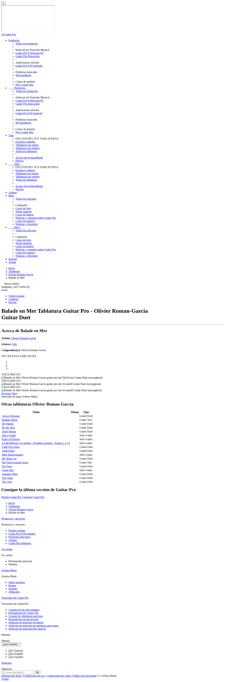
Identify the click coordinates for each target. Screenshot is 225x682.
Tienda (12, 262)
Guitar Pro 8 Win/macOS (29, 53)
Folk (14, 344)
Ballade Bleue (10, 419)
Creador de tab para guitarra (23, 609)
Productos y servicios (13, 518)
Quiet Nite (8, 470)
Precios (19, 160)
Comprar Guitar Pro (33, 497)
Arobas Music (9, 570)
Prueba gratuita (16, 530)
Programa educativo (19, 536)
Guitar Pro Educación (27, 56)
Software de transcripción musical (27, 628)
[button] (6, 393)
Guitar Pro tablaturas (19, 543)
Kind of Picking (11, 439)
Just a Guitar (9, 435)
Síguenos (6, 662)
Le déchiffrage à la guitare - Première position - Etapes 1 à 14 (36, 443)
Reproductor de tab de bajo (23, 619)
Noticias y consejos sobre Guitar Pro (35, 217)
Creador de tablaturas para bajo (25, 616)
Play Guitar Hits (24, 84)
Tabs (11, 135)
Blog (11, 195)
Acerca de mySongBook (29, 157)
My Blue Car (9, 458)
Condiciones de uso (34, 675)
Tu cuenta (6, 549)
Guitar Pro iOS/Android (28, 65)
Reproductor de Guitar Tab (23, 612)
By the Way (8, 427)
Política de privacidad (84, 675)
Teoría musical (23, 211)
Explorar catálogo (25, 141)
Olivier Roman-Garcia (23, 338)
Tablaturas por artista (26, 144)
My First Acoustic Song (15, 462)
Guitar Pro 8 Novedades (21, 533)
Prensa (12, 585)
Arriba (5, 678)
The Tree (7, 481)
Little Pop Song (10, 446)
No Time (7, 466)
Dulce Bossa (9, 431)
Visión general (16, 295)
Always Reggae (11, 415)
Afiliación (14, 591)
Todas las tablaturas (26, 151)
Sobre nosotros (16, 582)
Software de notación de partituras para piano (33, 625)
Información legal (11, 675)
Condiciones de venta (59, 675)
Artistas (12, 192)
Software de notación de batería (25, 622)
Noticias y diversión (26, 224)
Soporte (12, 258)
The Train (7, 477)
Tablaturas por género (27, 148)
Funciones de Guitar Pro (14, 597)
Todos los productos (26, 43)
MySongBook (23, 75)
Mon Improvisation (12, 454)
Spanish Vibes (10, 474)
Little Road (8, 450)
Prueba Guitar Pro (11, 497)
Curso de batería (24, 214)
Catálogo (13, 299)
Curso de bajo (23, 208)
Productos (14, 40)
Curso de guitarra (25, 220)
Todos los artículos (25, 198)
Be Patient (7, 423)
